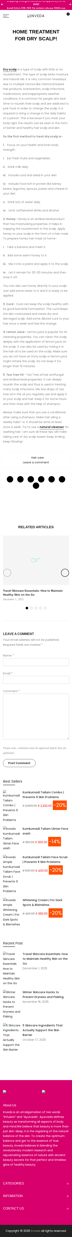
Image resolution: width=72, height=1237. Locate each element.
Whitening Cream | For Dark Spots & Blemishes (42, 902)
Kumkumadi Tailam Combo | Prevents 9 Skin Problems (43, 794)
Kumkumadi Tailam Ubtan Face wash (45, 831)
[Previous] (7, 573)
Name (8, 655)
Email (8, 673)
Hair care (37, 458)
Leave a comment (36, 462)
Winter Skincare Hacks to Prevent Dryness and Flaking (43, 994)
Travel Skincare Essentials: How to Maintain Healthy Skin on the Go (45, 959)
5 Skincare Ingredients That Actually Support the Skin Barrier (43, 1030)
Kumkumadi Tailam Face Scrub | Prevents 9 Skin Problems (45, 859)
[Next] (65, 573)
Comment (11, 691)
